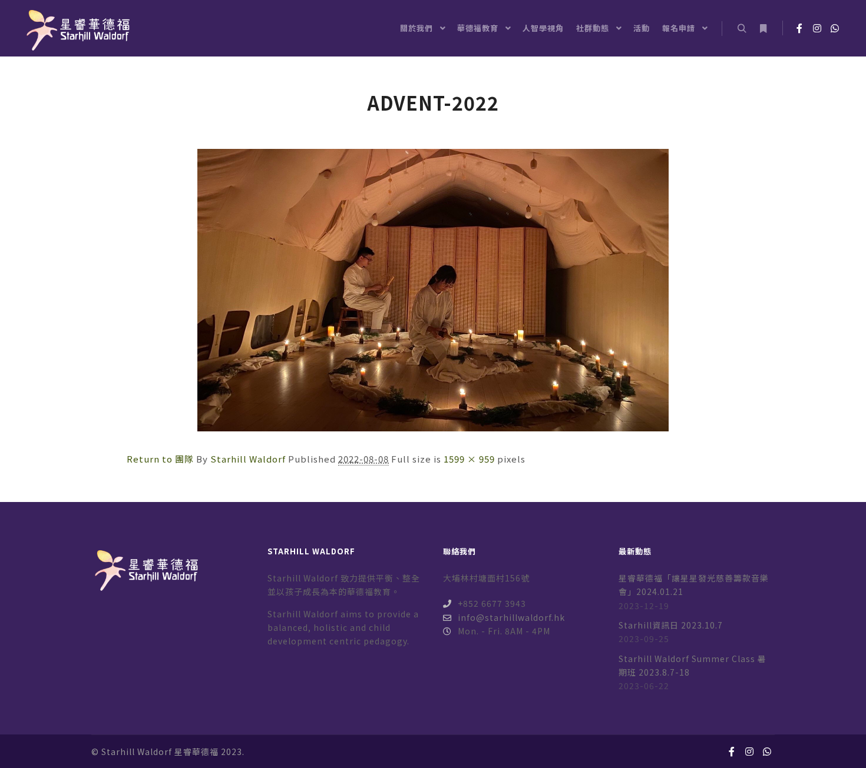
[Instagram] (817, 28)
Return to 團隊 (160, 459)
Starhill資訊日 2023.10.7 (671, 625)
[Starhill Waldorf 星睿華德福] (77, 28)
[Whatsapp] (834, 28)
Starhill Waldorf (248, 459)
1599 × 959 (469, 459)
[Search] (741, 28)
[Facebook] (799, 28)
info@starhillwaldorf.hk (511, 617)
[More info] (763, 28)
